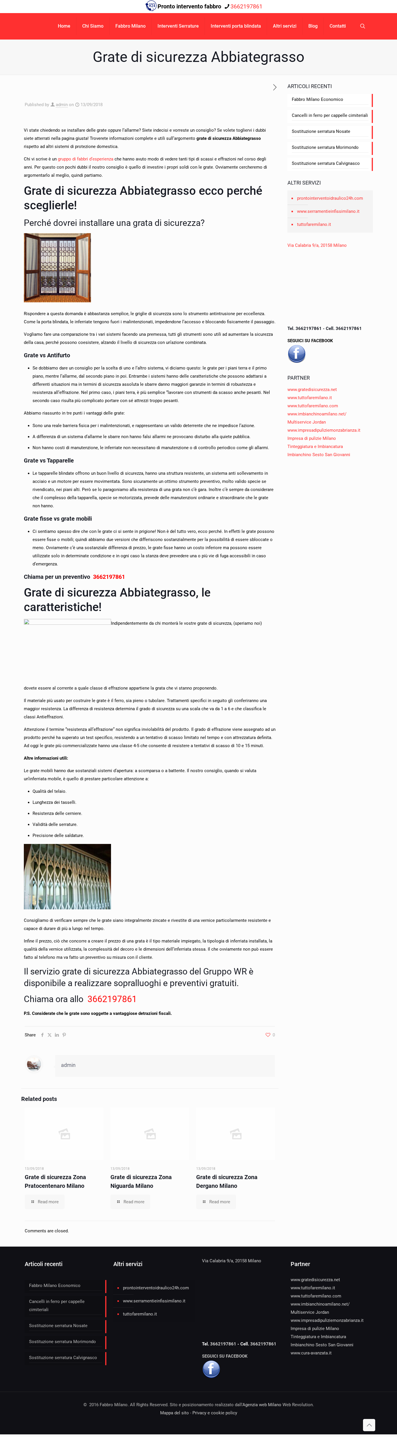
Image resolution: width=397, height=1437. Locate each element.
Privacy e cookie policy (214, 1412)
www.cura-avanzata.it (311, 1353)
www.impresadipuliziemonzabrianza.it (323, 430)
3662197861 (246, 6)
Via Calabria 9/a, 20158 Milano (317, 245)
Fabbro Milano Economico (317, 99)
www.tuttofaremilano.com (312, 405)
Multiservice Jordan (306, 422)
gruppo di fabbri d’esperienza (85, 159)
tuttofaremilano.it (314, 224)
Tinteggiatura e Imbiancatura (315, 446)
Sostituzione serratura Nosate (321, 131)
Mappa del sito (174, 1412)
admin (62, 104)
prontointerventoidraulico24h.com (330, 198)
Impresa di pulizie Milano (311, 438)
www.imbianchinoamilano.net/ (316, 414)
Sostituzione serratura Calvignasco (326, 163)
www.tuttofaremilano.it (309, 397)
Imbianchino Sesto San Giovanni (318, 454)
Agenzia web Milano (261, 1404)
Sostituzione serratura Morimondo (325, 147)
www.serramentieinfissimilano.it (328, 211)
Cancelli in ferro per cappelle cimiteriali (330, 115)
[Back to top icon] (369, 1425)
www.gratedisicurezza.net (312, 389)
